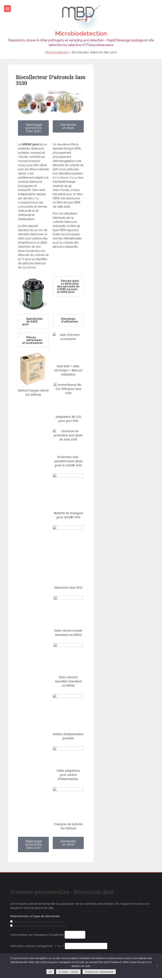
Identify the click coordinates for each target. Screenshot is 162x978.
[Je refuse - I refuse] (157, 966)
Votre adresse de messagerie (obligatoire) (37, 934)
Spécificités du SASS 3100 (32, 321)
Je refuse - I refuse (68, 971)
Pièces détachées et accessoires (32, 340)
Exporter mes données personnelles (38, 921)
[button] (68, 286)
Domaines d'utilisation (69, 320)
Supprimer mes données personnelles (39, 925)
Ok (50, 971)
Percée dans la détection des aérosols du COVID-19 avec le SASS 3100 (68, 286)
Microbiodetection (81, 33)
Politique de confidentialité (99, 971)
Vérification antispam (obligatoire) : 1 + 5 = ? (37, 946)
